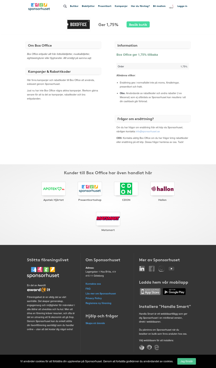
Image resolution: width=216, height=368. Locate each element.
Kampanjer (121, 6)
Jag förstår (186, 361)
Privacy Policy (94, 298)
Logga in (182, 6)
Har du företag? (140, 6)
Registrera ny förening (98, 303)
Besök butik (138, 24)
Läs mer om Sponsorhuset (101, 293)
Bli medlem (159, 6)
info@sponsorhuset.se (148, 131)
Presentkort (104, 6)
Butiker (74, 6)
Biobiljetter (88, 6)
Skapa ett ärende (95, 323)
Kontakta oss (93, 283)
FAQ (88, 288)
